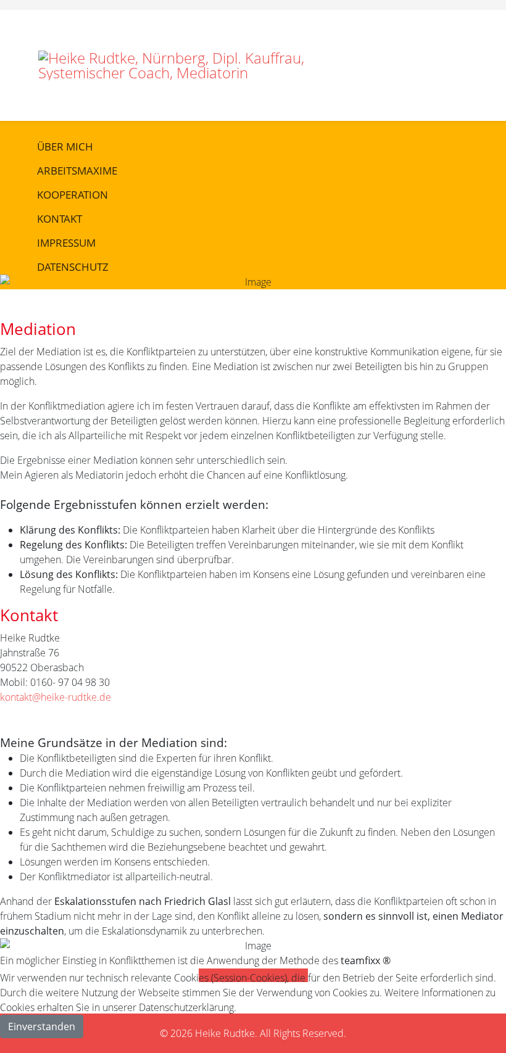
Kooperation (72, 195)
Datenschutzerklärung (253, 1045)
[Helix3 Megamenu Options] (463, 37)
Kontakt (59, 219)
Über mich (65, 146)
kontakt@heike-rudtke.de (55, 697)
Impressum (66, 243)
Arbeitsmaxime (77, 170)
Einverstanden (41, 1026)
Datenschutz (73, 267)
